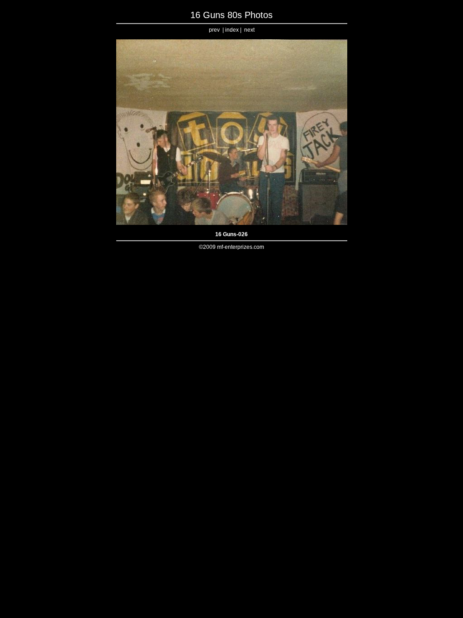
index (232, 30)
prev (214, 30)
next (249, 30)
